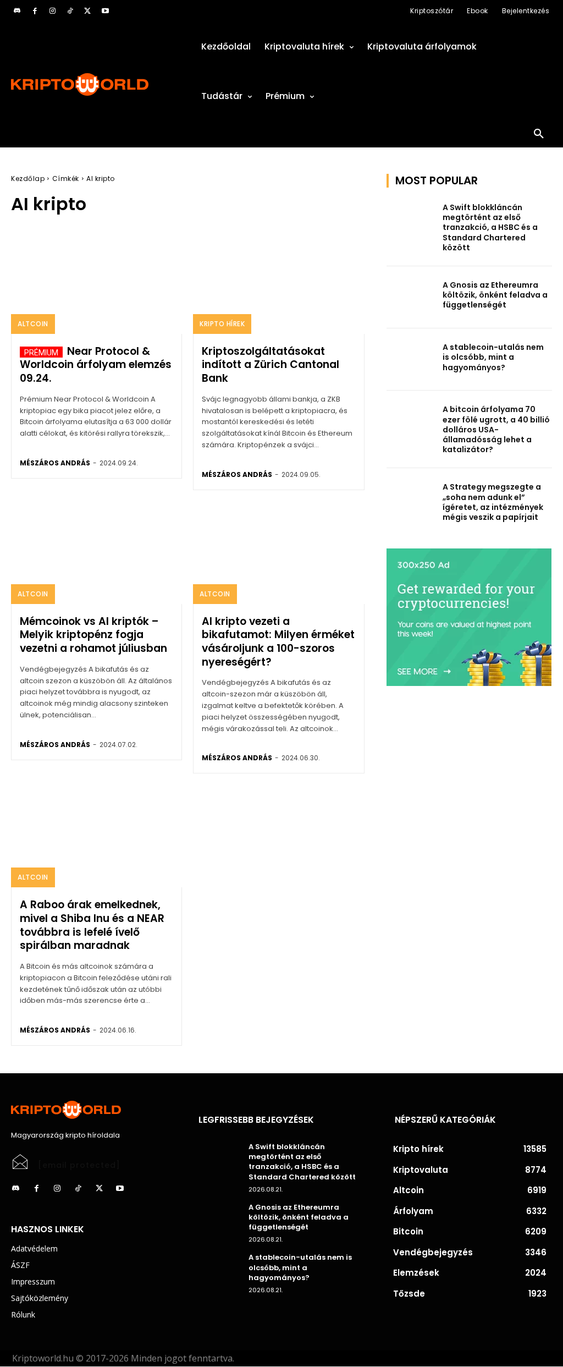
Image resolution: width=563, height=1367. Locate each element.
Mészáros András (55, 463)
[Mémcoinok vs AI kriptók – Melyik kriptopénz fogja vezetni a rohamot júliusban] (96, 552)
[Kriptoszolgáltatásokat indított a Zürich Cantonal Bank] (278, 282)
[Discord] (17, 11)
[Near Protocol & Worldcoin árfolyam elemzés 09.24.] (96, 282)
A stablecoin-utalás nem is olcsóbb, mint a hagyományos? (493, 357)
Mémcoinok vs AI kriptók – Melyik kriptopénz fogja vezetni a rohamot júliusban (93, 635)
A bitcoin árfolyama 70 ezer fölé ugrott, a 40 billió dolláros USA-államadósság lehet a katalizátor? (496, 429)
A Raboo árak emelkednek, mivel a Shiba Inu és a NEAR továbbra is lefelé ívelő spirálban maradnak (92, 925)
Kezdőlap (28, 178)
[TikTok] (70, 11)
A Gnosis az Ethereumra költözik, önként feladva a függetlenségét (495, 294)
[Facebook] (35, 11)
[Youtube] (105, 11)
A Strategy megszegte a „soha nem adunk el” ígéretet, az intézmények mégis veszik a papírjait (493, 502)
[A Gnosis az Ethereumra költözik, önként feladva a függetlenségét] (411, 297)
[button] (539, 134)
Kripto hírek (222, 323)
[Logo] (93, 84)
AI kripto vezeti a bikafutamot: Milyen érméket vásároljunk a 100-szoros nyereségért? (278, 641)
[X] (87, 11)
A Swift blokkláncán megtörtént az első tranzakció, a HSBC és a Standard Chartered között (490, 227)
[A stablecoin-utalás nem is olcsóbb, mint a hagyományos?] (411, 359)
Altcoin (33, 323)
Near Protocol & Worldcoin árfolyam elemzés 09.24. (96, 365)
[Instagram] (52, 11)
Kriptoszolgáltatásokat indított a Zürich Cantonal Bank (270, 365)
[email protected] (79, 1165)
